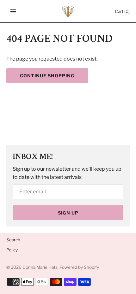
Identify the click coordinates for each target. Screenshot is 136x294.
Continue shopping (47, 75)
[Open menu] (13, 11)
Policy (12, 249)
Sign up (68, 212)
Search (13, 239)
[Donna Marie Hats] (68, 11)
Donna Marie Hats (40, 267)
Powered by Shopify (79, 267)
